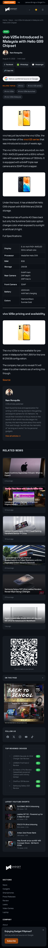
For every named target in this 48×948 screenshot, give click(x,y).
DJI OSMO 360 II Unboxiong (28, 806)
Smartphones (8, 893)
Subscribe (11, 941)
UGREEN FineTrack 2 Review (21, 764)
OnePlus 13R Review (21, 781)
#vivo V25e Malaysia (12, 97)
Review (6, 900)
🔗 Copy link (8, 70)
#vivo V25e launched (26, 91)
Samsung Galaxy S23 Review (21, 786)
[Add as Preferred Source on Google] (21, 78)
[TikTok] (32, 736)
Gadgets (6, 889)
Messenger (38, 64)
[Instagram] (20, 736)
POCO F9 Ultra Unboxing (27, 824)
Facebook (8, 64)
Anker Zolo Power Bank (26, 833)
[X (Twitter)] (13, 736)
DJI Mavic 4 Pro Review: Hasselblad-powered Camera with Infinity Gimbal (22, 773)
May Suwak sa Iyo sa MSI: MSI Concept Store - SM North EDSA (29, 842)
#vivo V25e (9, 91)
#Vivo (20, 86)
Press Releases (9, 896)
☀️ (36, 10)
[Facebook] (7, 736)
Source (6, 379)
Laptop (6, 912)
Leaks (5, 904)
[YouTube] (26, 736)
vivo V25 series (31, 139)
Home (5, 20)
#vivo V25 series (34, 86)
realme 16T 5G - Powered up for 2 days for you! (30, 815)
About (5, 925)
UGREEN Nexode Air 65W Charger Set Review (23, 757)
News (11, 20)
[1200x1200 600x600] (24, 723)
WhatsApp (22, 64)
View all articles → (13, 436)
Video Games (8, 908)
